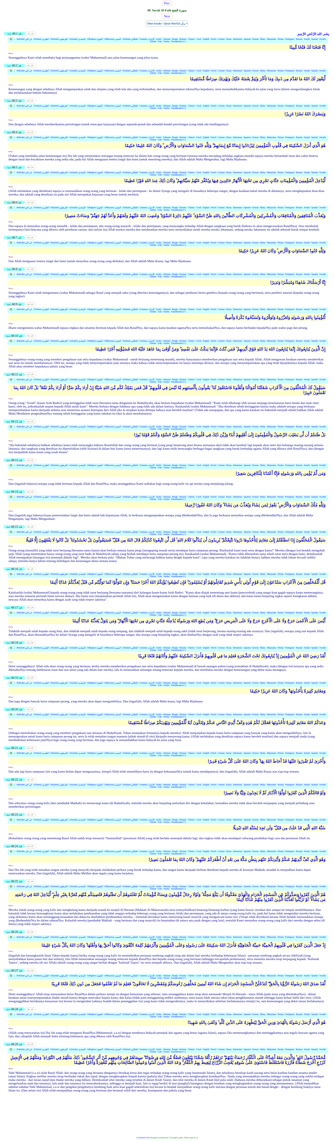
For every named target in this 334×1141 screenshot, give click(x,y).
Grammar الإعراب (146, 39)
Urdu (160, 41)
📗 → (12, 39)
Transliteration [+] (178, 41)
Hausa (228, 39)
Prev (167, 3)
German (221, 39)
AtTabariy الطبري (41, 39)
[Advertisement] (167, 1116)
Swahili (322, 39)
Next (166, 16)
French (213, 39)
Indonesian (237, 39)
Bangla (175, 39)
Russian (299, 39)
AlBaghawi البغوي (95, 39)
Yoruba (166, 41)
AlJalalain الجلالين (130, 39)
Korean (255, 39)
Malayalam (271, 39)
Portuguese (289, 39)
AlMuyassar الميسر (112, 39)
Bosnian (183, 39)
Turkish (153, 41)
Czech (198, 39)
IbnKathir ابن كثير (24, 39)
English (206, 39)
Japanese (247, 39)
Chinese (191, 39)
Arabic (159, 39)
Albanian (167, 39)
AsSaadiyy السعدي (77, 39)
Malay (262, 39)
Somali (307, 39)
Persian (281, 39)
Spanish (314, 39)
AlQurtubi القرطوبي (59, 39)
